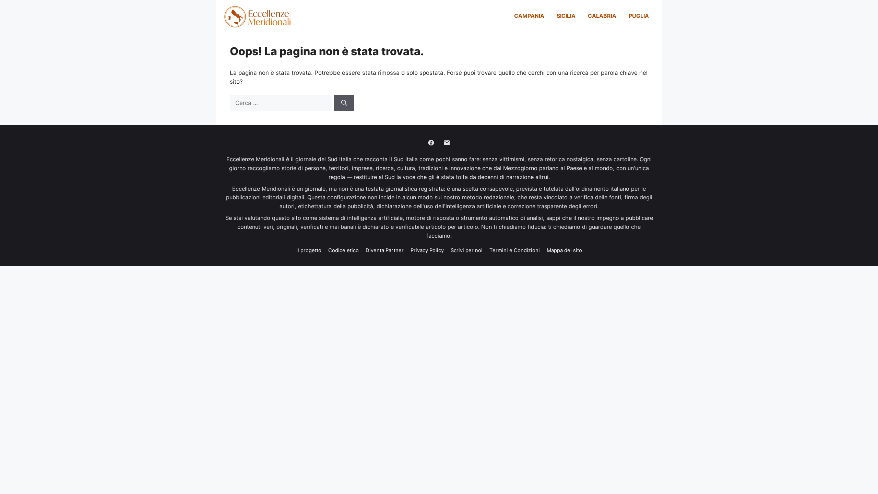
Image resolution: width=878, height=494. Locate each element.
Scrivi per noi (467, 250)
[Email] (447, 143)
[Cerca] (344, 103)
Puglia (639, 15)
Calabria (602, 15)
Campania (529, 15)
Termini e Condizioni (514, 250)
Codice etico (343, 250)
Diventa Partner (385, 250)
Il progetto (308, 250)
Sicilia (566, 15)
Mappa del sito (564, 250)
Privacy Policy (427, 250)
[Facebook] (431, 143)
